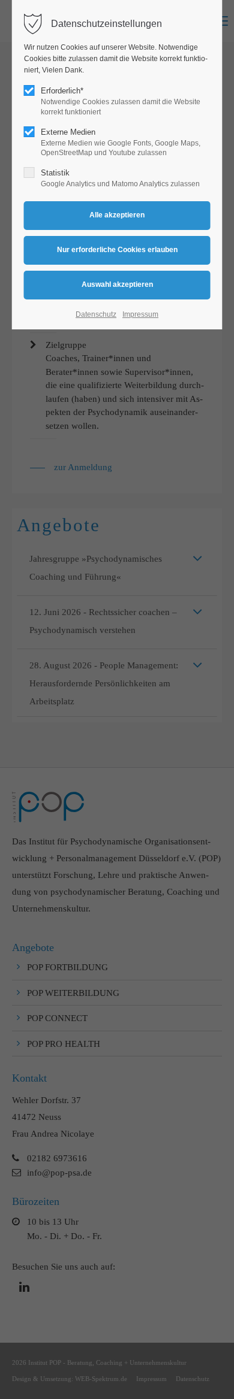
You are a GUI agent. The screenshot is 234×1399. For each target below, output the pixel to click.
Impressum (140, 314)
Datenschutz (96, 314)
